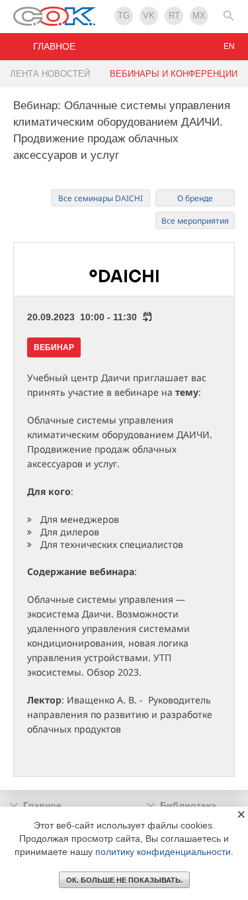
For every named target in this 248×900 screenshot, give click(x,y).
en (229, 46)
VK (149, 16)
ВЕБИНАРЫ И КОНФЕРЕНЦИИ (173, 74)
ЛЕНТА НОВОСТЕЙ (50, 74)
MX (199, 16)
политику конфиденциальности (163, 851)
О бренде (195, 198)
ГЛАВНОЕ (54, 46)
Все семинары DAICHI (100, 198)
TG (124, 16)
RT (174, 16)
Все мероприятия (195, 220)
